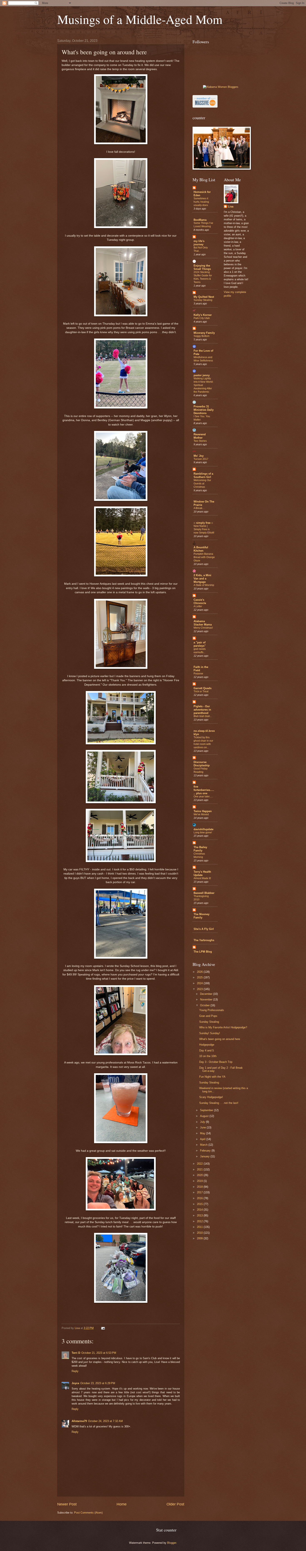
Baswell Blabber (204, 893)
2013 (200, 1215)
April (203, 1139)
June (203, 1127)
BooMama (200, 219)
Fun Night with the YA (212, 1076)
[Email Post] (103, 1328)
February (205, 1150)
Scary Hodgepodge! (211, 1097)
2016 (200, 1198)
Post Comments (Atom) (88, 1512)
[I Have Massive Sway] (205, 106)
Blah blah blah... (203, 716)
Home (122, 1504)
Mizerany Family (204, 332)
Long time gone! (203, 832)
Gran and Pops (208, 1015)
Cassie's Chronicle (200, 601)
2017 (200, 1192)
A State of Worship (204, 585)
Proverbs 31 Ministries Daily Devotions (204, 410)
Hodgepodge (206, 1044)
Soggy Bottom (201, 336)
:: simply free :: (203, 522)
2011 (200, 1226)
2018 (200, 1186)
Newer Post (67, 1504)
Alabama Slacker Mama (203, 623)
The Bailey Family (200, 849)
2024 (200, 983)
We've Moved (201, 814)
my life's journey (199, 242)
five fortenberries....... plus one (204, 790)
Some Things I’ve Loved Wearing (203, 225)
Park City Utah (202, 318)
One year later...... (203, 796)
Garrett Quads (202, 688)
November (206, 999)
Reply (75, 1371)
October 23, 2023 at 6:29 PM (97, 1383)
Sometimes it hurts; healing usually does (201, 202)
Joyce (75, 1383)
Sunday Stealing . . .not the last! (218, 1102)
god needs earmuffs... (200, 651)
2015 (200, 1204)
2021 (200, 1169)
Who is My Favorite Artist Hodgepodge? (223, 1027)
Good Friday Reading (201, 770)
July (203, 1121)
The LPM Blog (203, 951)
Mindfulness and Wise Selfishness (203, 359)
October (205, 1005)
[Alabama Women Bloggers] (220, 86)
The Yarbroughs (204, 940)
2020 (200, 1175)
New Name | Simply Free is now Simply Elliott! (204, 529)
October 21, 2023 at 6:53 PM (98, 1352)
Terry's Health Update (202, 873)
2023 (200, 989)
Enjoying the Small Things (202, 267)
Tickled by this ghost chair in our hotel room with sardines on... (203, 742)
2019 (200, 1180)
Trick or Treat (201, 691)
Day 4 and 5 (206, 1050)
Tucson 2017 (201, 459)
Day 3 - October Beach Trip (215, 1061)
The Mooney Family (201, 916)
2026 (200, 971)
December (206, 993)
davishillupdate (203, 829)
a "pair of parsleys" (200, 644)
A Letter (198, 606)
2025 (200, 977)
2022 (200, 1163)
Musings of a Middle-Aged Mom (140, 19)
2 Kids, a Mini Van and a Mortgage (202, 578)
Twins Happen (203, 811)
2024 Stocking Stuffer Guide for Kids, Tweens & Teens (203, 277)
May (203, 1133)
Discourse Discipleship (202, 764)
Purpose (198, 673)
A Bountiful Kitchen (201, 549)
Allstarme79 (79, 1421)
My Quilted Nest (204, 296)
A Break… (199, 508)
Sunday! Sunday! (209, 1033)
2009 (200, 1238)
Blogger (171, 1542)
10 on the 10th (207, 1056)
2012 (200, 1221)
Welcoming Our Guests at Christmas (202, 483)
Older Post (175, 1504)
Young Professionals (211, 1010)
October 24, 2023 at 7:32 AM (105, 1421)
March (204, 1144)
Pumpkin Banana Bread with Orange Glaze (204, 557)
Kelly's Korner (203, 314)
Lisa (230, 206)
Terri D (76, 1352)
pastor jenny (202, 375)
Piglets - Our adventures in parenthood (202, 710)
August (204, 1116)
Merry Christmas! (203, 627)
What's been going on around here (219, 1039)
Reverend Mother (200, 436)
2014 (200, 1209)
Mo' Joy (199, 455)
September (207, 1110)
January (205, 1156)
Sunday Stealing (203, 300)
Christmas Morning (199, 855)
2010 (200, 1232)
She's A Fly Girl (204, 929)
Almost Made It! (202, 878)
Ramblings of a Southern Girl (203, 475)
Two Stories (200, 440)
